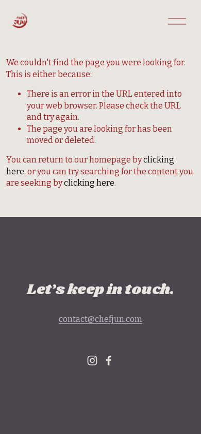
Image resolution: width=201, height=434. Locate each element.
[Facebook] (109, 360)
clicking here (89, 183)
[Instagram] (92, 360)
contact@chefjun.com (100, 319)
